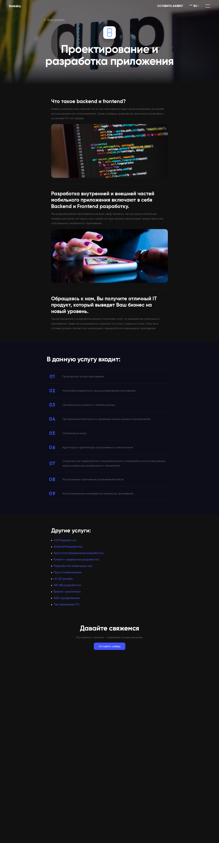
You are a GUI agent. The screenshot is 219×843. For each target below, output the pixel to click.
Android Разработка (68, 546)
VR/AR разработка (67, 585)
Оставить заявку (110, 646)
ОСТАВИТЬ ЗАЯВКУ (170, 6)
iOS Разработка (65, 540)
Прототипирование (68, 572)
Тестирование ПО (66, 604)
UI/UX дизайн (63, 578)
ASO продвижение (67, 598)
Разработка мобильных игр (73, 566)
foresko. (15, 6)
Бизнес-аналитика (67, 591)
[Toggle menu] (207, 5)
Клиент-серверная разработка (76, 559)
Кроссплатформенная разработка (79, 553)
